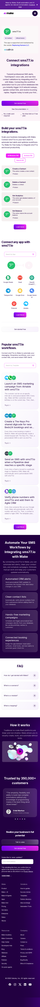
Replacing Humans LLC (20, 45)
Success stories (25, 892)
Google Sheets (8, 282)
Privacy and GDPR (26, 953)
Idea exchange (25, 903)
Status (3, 917)
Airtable (25, 308)
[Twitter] (20, 984)
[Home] (8, 13)
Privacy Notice (28, 871)
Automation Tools (25, 906)
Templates (23, 895)
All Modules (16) (13, 155)
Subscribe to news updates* (12, 857)
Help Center (5, 942)
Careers (23, 938)
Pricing (4, 906)
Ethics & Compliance (26, 963)
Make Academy (7, 935)
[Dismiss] (37, 5)
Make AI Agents (7, 895)
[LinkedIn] (25, 984)
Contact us (23, 942)
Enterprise (5, 913)
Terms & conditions (26, 949)
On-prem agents (7, 967)
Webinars (5, 953)
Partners (4, 960)
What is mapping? (10, 706)
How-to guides (25, 888)
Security (4, 963)
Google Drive (20, 295)
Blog (3, 949)
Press (22, 945)
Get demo (5, 910)
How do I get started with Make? (16, 675)
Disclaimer (23, 956)
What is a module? (11, 696)
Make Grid (5, 903)
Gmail (20, 282)
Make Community (7, 938)
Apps (3, 899)
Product (4, 888)
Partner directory (25, 899)
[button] (8, 38)
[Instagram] (15, 984)
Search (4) (20, 160)
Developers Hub (7, 945)
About (22, 935)
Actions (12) (28, 155)
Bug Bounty (24, 960)
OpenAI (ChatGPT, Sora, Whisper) (32, 284)
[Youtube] (30, 984)
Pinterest (14, 308)
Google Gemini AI (32, 296)
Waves (4, 921)
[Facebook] (10, 984)
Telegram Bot (8, 295)
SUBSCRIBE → (7, 876)
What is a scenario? (11, 685)
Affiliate (4, 956)
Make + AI (5, 892)
